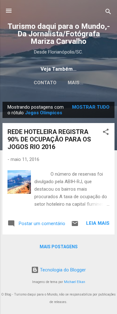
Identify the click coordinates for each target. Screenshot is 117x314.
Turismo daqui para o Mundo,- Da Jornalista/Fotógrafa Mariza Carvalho (58, 34)
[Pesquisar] (108, 12)
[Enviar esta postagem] (75, 226)
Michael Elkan (74, 282)
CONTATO (45, 82)
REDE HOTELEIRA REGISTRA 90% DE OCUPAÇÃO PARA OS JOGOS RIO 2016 (49, 139)
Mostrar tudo (91, 107)
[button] (106, 133)
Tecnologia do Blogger (62, 270)
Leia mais (98, 223)
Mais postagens (59, 246)
